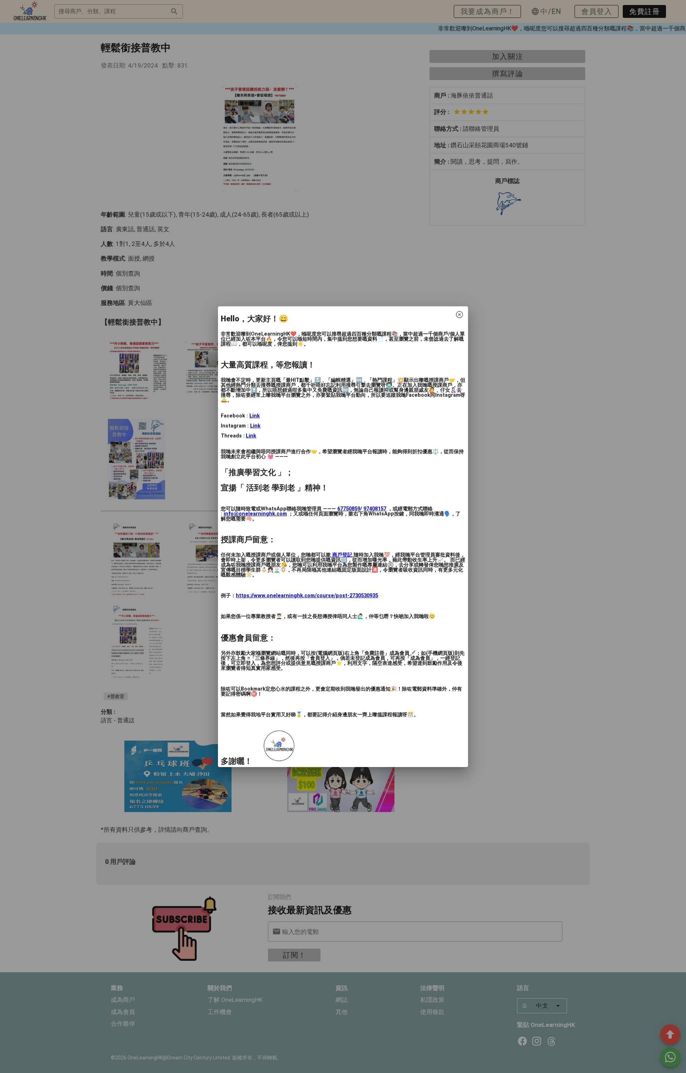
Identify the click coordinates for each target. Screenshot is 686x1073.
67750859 (348, 509)
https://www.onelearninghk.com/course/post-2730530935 (307, 596)
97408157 (374, 509)
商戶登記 (342, 555)
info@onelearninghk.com (255, 514)
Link (254, 416)
